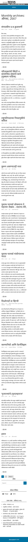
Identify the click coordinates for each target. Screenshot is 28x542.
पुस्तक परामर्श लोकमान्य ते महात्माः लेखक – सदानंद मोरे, (14, 205)
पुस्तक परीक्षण (20, 303)
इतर (9, 169)
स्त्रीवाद (2, 80)
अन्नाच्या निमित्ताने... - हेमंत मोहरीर (10, 520)
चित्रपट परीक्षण (14, 303)
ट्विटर (14, 494)
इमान (3, 434)
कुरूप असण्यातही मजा (11, 166)
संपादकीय (10, 29)
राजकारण (10, 123)
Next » (11, 476)
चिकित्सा (10, 303)
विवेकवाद (14, 347)
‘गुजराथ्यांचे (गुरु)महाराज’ (12, 393)
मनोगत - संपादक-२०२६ (8, 504)
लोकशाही (14, 123)
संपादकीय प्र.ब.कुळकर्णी (11, 26)
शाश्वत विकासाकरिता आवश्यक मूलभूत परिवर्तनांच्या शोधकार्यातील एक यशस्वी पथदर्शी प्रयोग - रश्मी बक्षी (13, 524)
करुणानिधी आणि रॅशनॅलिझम (13, 344)
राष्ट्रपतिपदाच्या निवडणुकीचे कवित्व (13, 119)
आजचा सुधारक (12, 539)
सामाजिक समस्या (21, 79)
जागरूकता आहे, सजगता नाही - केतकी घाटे (13, 513)
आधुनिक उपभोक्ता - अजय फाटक (11, 507)
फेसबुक (6, 494)
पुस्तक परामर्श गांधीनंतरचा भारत (12, 255)
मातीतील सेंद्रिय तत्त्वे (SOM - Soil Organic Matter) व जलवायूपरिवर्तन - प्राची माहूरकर (13, 517)
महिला (10, 79)
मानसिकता (3, 305)
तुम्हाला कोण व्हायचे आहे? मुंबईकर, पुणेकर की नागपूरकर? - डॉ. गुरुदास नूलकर (13, 510)
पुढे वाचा (4, 67)
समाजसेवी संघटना (15, 79)
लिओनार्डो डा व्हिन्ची (10, 301)
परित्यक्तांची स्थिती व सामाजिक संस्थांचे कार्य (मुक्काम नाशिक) (11, 74)
